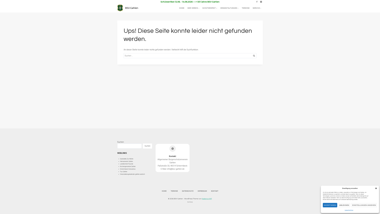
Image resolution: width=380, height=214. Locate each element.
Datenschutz (187, 191)
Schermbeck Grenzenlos (127, 169)
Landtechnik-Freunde (126, 164)
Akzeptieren (330, 205)
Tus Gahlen (123, 171)
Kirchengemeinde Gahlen (128, 166)
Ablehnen (344, 205)
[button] (376, 188)
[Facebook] (257, 2)
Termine (246, 8)
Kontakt (214, 191)
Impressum (202, 191)
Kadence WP (207, 199)
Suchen (120, 142)
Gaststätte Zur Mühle (126, 159)
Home (181, 8)
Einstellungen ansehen (364, 205)
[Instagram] (261, 2)
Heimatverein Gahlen (126, 161)
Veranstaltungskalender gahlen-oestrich (132, 174)
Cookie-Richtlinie (349, 210)
